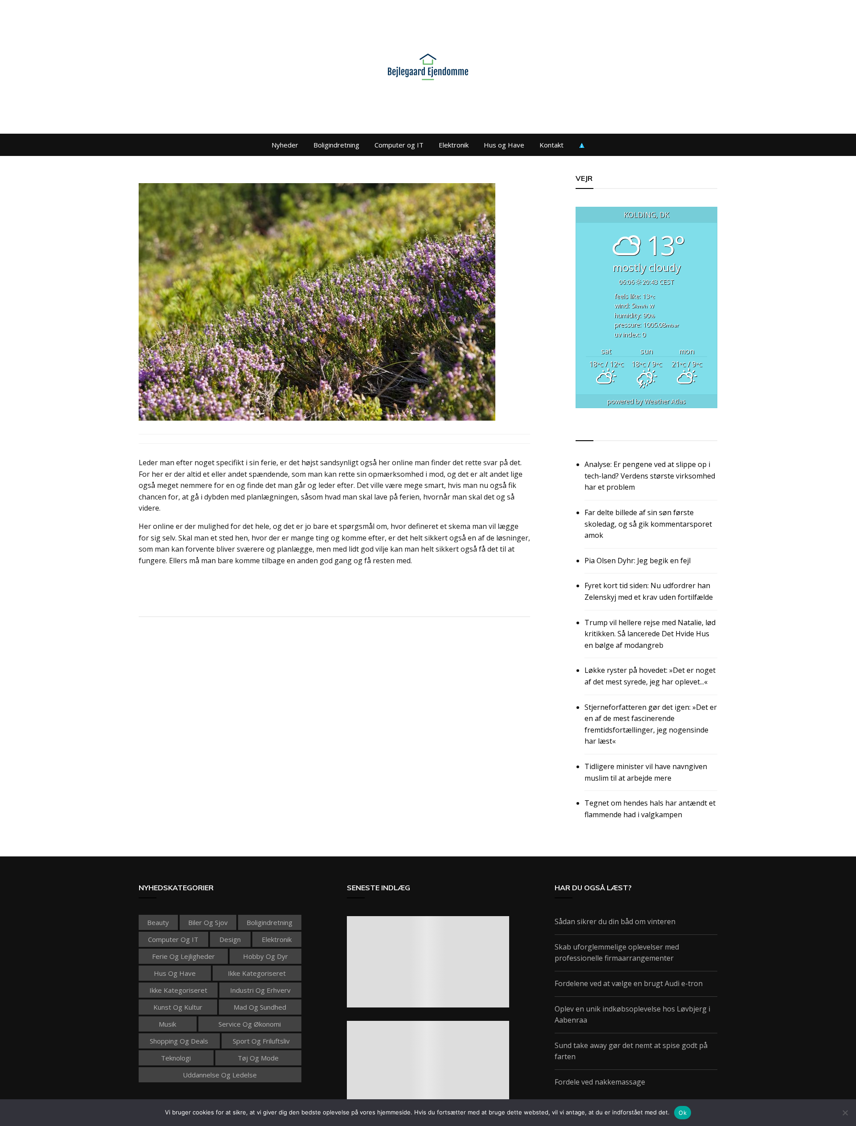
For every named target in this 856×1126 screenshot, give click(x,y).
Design (230, 939)
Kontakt (551, 144)
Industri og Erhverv (260, 990)
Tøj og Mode (258, 1057)
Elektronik (454, 144)
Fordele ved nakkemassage (600, 1082)
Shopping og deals (179, 1040)
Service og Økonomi (249, 1024)
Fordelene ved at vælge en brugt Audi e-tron (629, 983)
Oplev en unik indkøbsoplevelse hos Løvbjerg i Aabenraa (632, 1014)
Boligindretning (336, 144)
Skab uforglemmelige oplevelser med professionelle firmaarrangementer (617, 952)
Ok (683, 1112)
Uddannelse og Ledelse (220, 1074)
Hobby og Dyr (265, 956)
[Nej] (844, 1112)
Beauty (158, 922)
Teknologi (176, 1057)
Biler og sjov (208, 922)
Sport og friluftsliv (261, 1040)
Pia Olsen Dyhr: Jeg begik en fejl (637, 560)
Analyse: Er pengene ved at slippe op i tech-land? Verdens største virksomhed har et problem (649, 475)
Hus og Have (504, 144)
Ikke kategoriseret (257, 973)
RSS (583, 430)
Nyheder (285, 144)
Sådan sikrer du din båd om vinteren (615, 921)
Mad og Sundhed (260, 1007)
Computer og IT (399, 144)
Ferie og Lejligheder (183, 956)
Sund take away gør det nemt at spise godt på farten (631, 1051)
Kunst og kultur (177, 1007)
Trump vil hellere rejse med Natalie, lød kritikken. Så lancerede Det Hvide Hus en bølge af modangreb (650, 634)
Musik (167, 1024)
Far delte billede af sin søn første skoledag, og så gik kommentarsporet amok (648, 524)
